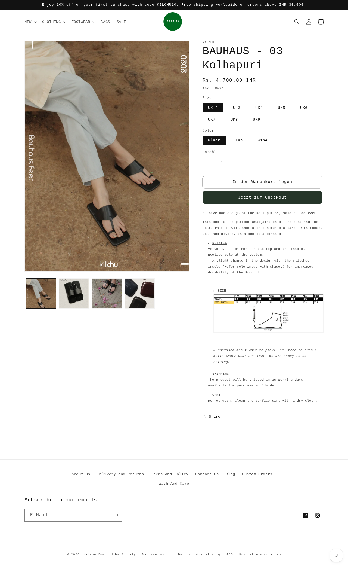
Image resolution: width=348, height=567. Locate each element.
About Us (81, 474)
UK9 (256, 119)
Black (214, 140)
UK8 (234, 119)
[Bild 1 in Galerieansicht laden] (41, 293)
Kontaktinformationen (260, 554)
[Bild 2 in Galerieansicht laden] (74, 293)
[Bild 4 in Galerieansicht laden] (140, 293)
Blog (230, 474)
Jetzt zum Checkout (262, 197)
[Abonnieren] (116, 515)
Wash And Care (174, 483)
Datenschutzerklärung (199, 554)
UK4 (259, 108)
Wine (263, 140)
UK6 (303, 108)
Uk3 (236, 108)
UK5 (281, 108)
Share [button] (214, 416)
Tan (239, 140)
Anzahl (209, 152)
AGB (229, 554)
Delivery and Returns (120, 474)
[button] (30, 22)
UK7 (211, 119)
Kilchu (90, 554)
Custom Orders (257, 474)
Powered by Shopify (117, 554)
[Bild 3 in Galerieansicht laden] (107, 293)
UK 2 (213, 108)
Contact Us (207, 474)
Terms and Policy (169, 474)
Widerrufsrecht (157, 554)
